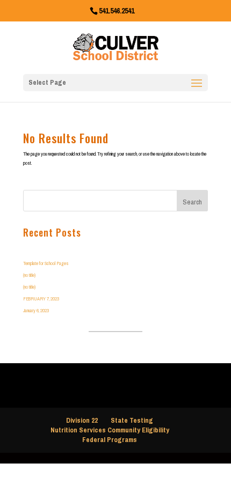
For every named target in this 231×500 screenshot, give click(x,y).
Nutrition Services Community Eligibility (109, 430)
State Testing (132, 420)
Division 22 (82, 420)
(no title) (29, 275)
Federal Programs (109, 439)
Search (192, 202)
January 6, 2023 (36, 310)
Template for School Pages (46, 263)
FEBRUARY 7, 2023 (41, 298)
